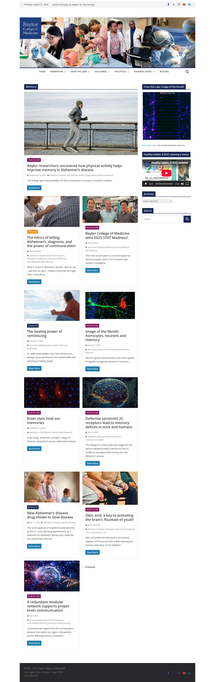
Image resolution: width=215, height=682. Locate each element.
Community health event (56, 258)
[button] (64, 72)
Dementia (33, 345)
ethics (43, 262)
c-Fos (41, 432)
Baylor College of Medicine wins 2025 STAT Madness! (107, 235)
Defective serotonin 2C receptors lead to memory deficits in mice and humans (108, 422)
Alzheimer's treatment (36, 258)
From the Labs (149, 145)
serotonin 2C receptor (94, 440)
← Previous (88, 567)
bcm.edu (164, 71)
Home (42, 71)
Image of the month (105, 349)
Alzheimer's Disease (58, 175)
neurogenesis (129, 529)
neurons (117, 247)
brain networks (33, 623)
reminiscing (32, 348)
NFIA (61, 432)
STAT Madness (91, 250)
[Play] (146, 183)
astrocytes (92, 247)
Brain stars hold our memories (43, 420)
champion (101, 247)
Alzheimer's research (55, 255)
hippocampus (91, 175)
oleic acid (90, 532)
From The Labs (79, 71)
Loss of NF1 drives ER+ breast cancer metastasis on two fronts (75, 5)
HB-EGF (82, 175)
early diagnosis (33, 262)
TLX (105, 532)
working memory (64, 623)
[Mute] (182, 183)
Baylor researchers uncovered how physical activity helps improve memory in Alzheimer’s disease (74, 167)
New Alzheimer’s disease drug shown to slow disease (50, 515)
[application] (166, 173)
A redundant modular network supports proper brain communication (48, 606)
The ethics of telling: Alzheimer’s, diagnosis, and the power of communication (51, 241)
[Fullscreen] (187, 183)
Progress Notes (143, 71)
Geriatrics (55, 345)
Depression (110, 529)
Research (109, 175)
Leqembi (64, 522)
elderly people (44, 345)
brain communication (38, 620)
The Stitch (120, 71)
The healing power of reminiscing (44, 333)
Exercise (74, 175)
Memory (101, 175)
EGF (68, 175)
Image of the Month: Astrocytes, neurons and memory (105, 335)
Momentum (56, 71)
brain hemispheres (56, 620)
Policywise (101, 71)
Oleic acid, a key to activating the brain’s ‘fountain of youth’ (109, 517)
